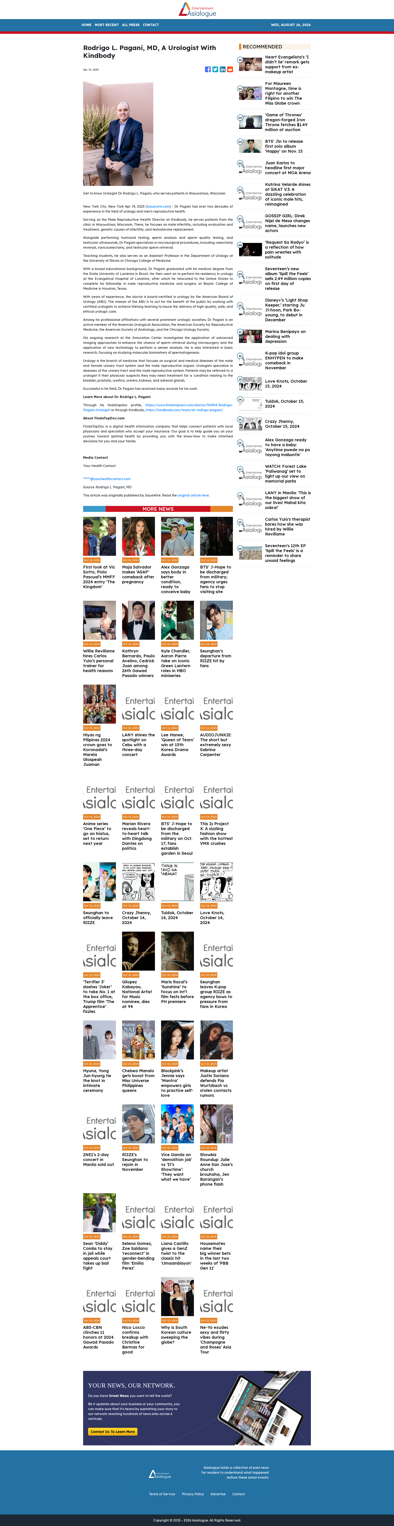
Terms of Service (162, 1494)
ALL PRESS (131, 25)
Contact (238, 1494)
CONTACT (151, 25)
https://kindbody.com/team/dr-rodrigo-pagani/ (184, 410)
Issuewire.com (158, 206)
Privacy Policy (193, 1494)
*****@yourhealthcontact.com (107, 479)
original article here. (194, 495)
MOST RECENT (107, 25)
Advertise (218, 1494)
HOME (87, 25)
